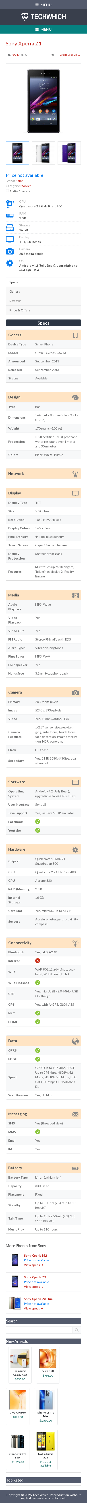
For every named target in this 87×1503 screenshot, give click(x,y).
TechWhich (43, 17)
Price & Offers (19, 310)
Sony (15, 55)
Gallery (14, 291)
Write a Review (70, 55)
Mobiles (26, 186)
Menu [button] (46, 4)
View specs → (34, 1265)
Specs (13, 282)
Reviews (15, 301)
